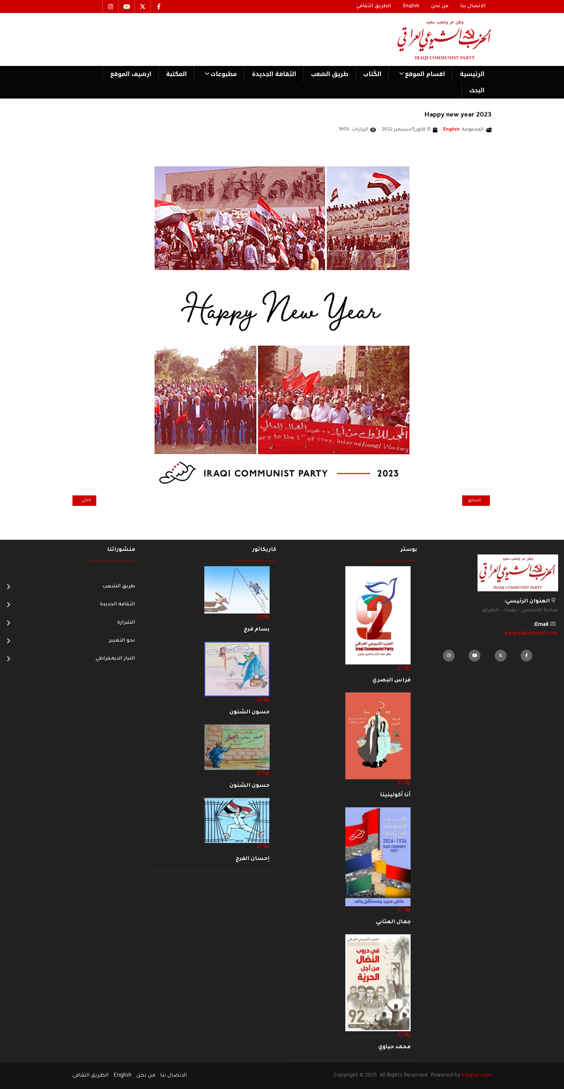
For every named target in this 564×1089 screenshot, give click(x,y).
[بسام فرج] (237, 590)
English (451, 129)
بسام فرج (257, 629)
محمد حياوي (394, 1047)
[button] (420, 74)
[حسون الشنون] (237, 669)
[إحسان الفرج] (237, 821)
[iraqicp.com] (435, 39)
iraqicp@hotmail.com (531, 634)
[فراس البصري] (378, 615)
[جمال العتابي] (378, 857)
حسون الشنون (249, 712)
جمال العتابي (393, 922)
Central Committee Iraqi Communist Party (440, 147)
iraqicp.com (477, 1076)
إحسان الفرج (253, 859)
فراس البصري (391, 680)
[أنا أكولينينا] (378, 736)
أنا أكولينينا (395, 795)
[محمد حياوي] (378, 983)
